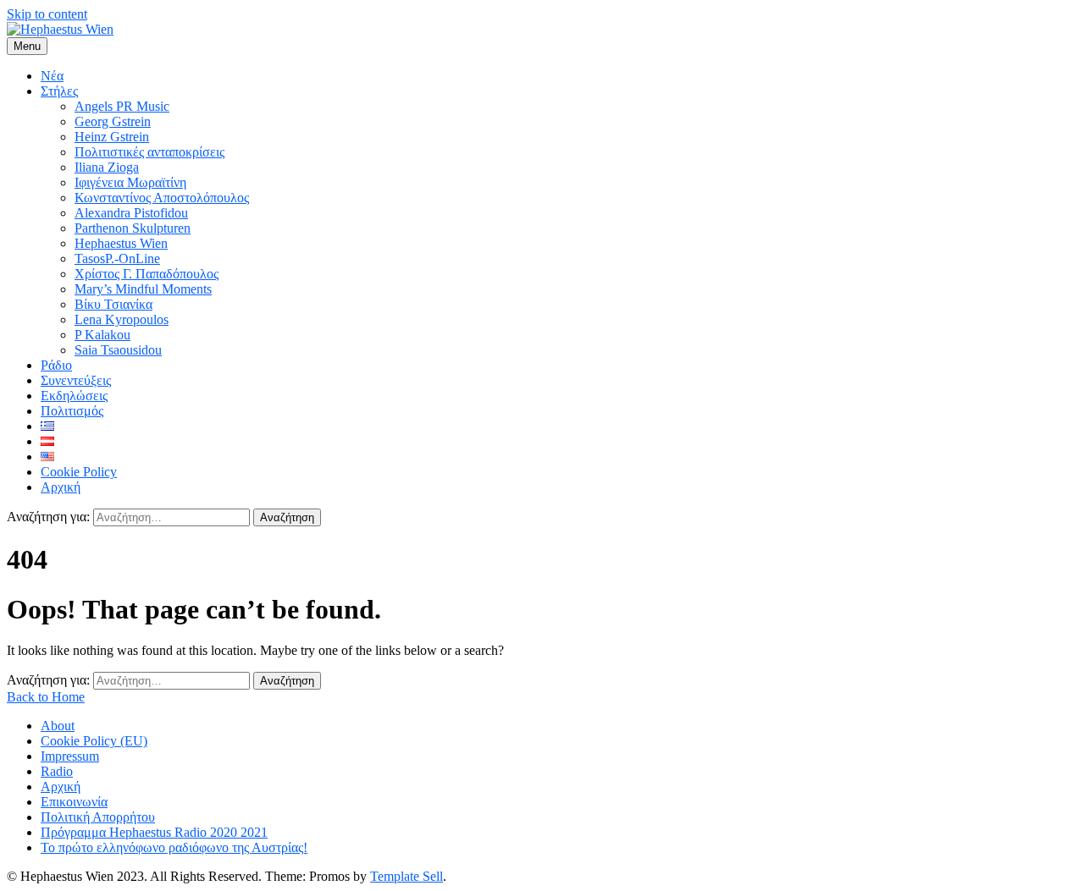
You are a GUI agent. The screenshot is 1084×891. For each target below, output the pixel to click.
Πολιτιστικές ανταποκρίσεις (149, 152)
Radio (57, 771)
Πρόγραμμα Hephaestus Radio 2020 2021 (154, 832)
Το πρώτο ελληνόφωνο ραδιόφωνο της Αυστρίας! (174, 847)
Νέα (52, 76)
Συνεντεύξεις (76, 380)
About (58, 725)
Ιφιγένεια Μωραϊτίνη (130, 182)
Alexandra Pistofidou (131, 213)
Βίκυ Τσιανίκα (113, 304)
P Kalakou (102, 334)
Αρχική (60, 487)
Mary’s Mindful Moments (143, 289)
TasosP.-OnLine (117, 258)
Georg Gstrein (113, 121)
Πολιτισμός (72, 411)
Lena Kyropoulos (122, 319)
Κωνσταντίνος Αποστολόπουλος (162, 197)
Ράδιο (56, 365)
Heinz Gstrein (112, 136)
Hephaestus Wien (121, 243)
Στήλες (59, 91)
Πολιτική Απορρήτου (98, 817)
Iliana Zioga (107, 167)
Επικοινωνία (74, 802)
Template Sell (406, 876)
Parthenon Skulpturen (133, 228)
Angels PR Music (122, 106)
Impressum (70, 756)
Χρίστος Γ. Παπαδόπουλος (146, 274)
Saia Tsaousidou (118, 350)
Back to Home (46, 697)
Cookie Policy (79, 472)
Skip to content (47, 14)
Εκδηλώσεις (74, 395)
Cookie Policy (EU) (94, 741)
